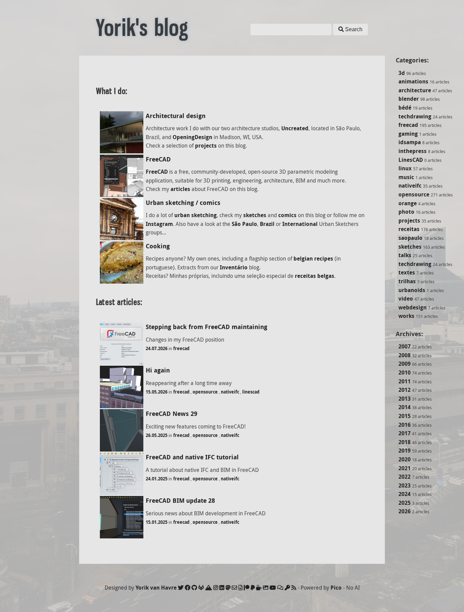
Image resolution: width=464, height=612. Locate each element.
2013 (404, 398)
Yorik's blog (142, 28)
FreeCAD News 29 (171, 413)
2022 (404, 476)
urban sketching (195, 215)
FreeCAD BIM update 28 (180, 500)
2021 (404, 468)
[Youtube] (273, 587)
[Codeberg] (208, 587)
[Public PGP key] (287, 587)
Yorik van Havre (156, 587)
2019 (404, 450)
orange (407, 203)
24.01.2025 (156, 479)
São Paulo (244, 224)
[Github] (194, 587)
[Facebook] (187, 587)
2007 (404, 346)
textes (406, 272)
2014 (404, 407)
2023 (404, 485)
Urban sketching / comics (183, 202)
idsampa (409, 142)
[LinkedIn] (221, 587)
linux (405, 168)
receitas (409, 229)
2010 (404, 372)
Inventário (234, 267)
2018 (404, 442)
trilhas (407, 281)
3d (401, 73)
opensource (413, 194)
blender (408, 98)
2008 (404, 355)
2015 (404, 416)
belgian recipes (313, 258)
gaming (408, 133)
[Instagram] (215, 587)
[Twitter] (180, 587)
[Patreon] (246, 587)
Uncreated (294, 128)
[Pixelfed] (265, 587)
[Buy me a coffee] (259, 587)
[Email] (234, 587)
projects (409, 220)
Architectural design (176, 116)
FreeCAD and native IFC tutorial (192, 457)
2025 (404, 502)
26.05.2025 (156, 435)
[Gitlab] (201, 587)
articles (180, 189)
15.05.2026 (156, 392)
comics (287, 215)
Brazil (267, 224)
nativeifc (410, 185)
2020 (404, 459)
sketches (410, 246)
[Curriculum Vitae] (240, 587)
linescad (251, 392)
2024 (404, 494)
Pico (336, 587)
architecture (414, 90)
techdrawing (414, 116)
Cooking (158, 246)
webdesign (412, 307)
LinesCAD (410, 160)
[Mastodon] (228, 587)
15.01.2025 (156, 522)
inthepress (412, 151)
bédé (404, 107)
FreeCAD (158, 159)
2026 (404, 511)
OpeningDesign (192, 137)
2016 (404, 424)
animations (413, 81)
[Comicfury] (280, 587)
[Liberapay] (253, 587)
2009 (404, 363)
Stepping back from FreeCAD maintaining (206, 327)
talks (404, 255)
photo (406, 211)
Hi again (158, 370)
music (406, 177)
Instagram (159, 224)
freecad (408, 125)
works (406, 316)
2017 (404, 433)
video (405, 298)
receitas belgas (314, 276)
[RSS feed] (293, 587)
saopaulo (410, 238)
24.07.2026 (156, 348)
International (300, 224)
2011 (404, 381)
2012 (404, 390)
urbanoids (411, 290)
